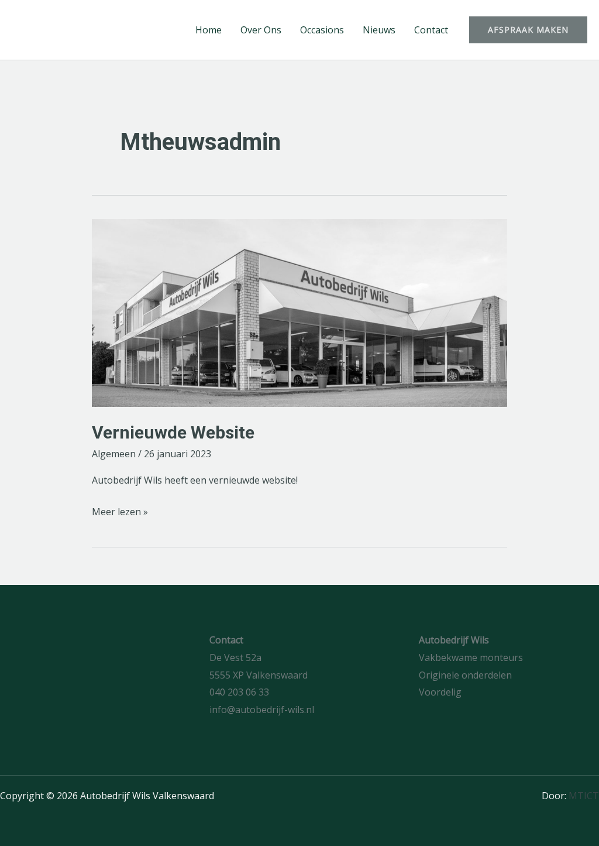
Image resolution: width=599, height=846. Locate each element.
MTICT (584, 795)
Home (208, 29)
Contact (431, 29)
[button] (528, 29)
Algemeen (114, 453)
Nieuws (379, 29)
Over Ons (260, 29)
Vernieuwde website (173, 432)
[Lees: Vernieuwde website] (299, 313)
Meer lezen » (120, 511)
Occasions (322, 29)
